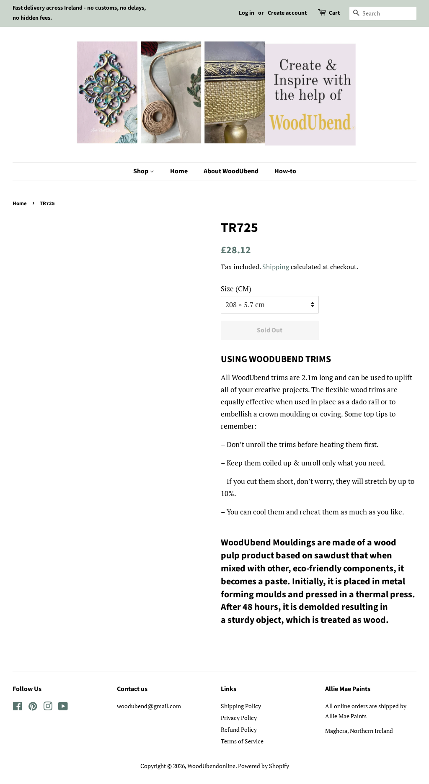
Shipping (275, 266)
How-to (285, 171)
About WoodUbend (231, 171)
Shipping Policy (241, 706)
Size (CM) (236, 288)
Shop (141, 171)
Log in (246, 13)
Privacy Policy (239, 718)
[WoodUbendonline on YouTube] (63, 708)
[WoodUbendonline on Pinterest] (32, 708)
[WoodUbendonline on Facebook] (17, 708)
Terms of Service (242, 741)
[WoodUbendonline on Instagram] (47, 708)
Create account (287, 13)
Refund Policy (239, 729)
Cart (334, 13)
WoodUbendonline (211, 766)
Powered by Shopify (263, 766)
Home (179, 171)
